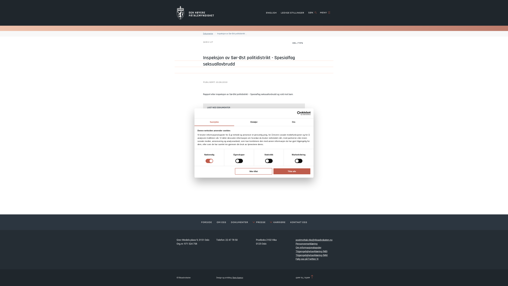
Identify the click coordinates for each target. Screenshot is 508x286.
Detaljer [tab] (254, 122)
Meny (323, 13)
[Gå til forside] (195, 12)
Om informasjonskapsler (308, 247)
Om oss (221, 222)
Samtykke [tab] (214, 122)
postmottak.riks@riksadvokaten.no (314, 240)
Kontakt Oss (298, 222)
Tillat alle (292, 171)
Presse (260, 222)
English (271, 12)
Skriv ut (208, 42)
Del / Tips (297, 43)
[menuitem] (297, 42)
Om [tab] (293, 122)
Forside (206, 222)
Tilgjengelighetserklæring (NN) (312, 255)
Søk (310, 13)
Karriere (279, 222)
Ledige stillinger (292, 12)
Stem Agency (237, 277)
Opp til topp (303, 277)
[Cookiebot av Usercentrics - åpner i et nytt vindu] (299, 113)
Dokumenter (208, 33)
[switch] (239, 161)
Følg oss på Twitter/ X (307, 259)
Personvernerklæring (307, 244)
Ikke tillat (254, 171)
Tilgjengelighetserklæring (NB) (311, 251)
